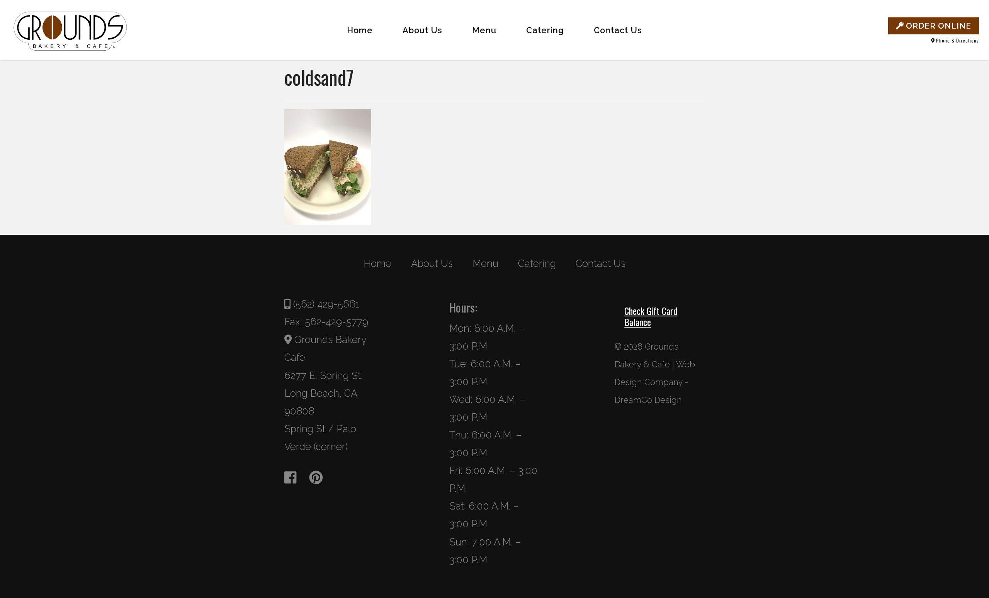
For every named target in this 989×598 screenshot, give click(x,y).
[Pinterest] (321, 478)
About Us (422, 30)
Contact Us (618, 30)
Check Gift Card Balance (650, 316)
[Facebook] (295, 478)
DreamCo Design (648, 400)
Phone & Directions (957, 40)
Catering (545, 30)
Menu (484, 30)
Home (360, 30)
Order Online (937, 26)
